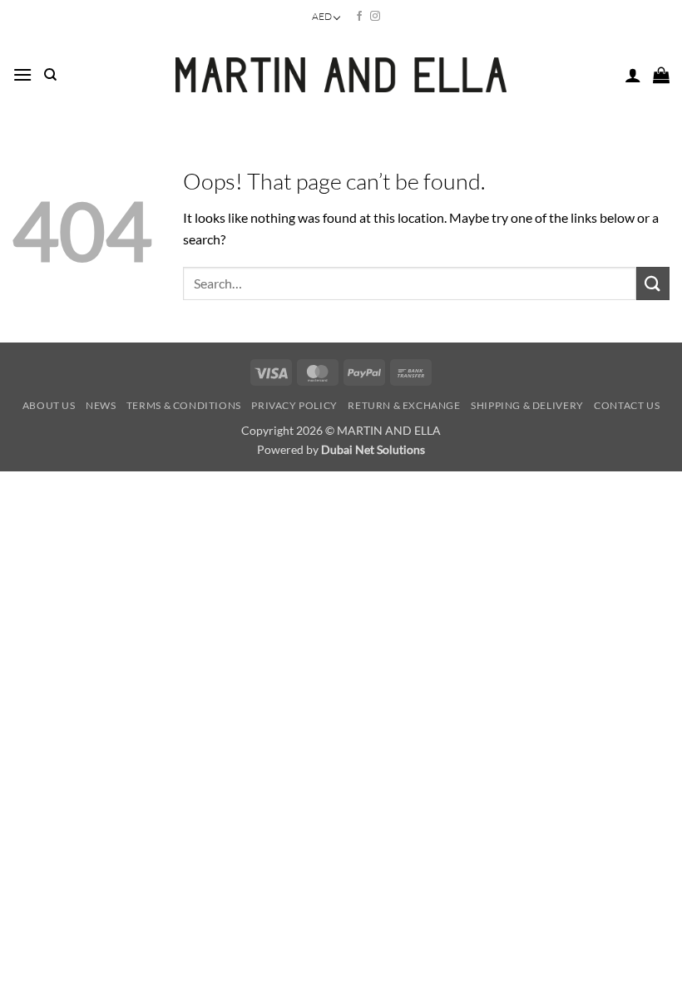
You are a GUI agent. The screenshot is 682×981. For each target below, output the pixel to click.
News (101, 405)
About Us (49, 405)
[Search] (50, 75)
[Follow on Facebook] (359, 16)
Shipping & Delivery (527, 405)
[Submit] (653, 283)
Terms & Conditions (183, 405)
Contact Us (627, 405)
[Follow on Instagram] (375, 16)
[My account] (633, 75)
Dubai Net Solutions (373, 449)
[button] (22, 74)
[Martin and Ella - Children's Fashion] (341, 75)
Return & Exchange (404, 405)
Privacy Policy (294, 405)
